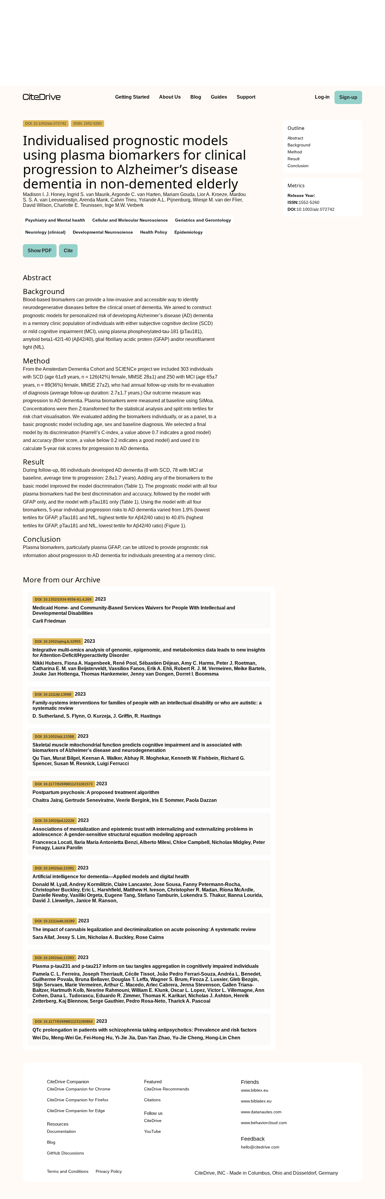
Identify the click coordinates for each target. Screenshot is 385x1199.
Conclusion (298, 166)
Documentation (61, 1131)
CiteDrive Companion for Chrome (78, 1089)
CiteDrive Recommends (166, 1089)
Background (299, 145)
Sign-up (348, 97)
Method (295, 152)
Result (294, 159)
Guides (219, 97)
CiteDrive (153, 1120)
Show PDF (40, 250)
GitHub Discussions (65, 1153)
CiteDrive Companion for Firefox (77, 1099)
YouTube (152, 1131)
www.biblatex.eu (256, 1101)
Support (246, 97)
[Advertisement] (192, 44)
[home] (41, 98)
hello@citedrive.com (260, 1147)
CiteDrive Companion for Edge (76, 1110)
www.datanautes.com (261, 1111)
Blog (195, 97)
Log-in (322, 97)
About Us (170, 97)
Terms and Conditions (67, 1171)
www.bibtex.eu (254, 1090)
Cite (68, 250)
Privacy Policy (109, 1171)
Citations (152, 1099)
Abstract (295, 138)
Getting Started (132, 97)
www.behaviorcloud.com (264, 1122)
